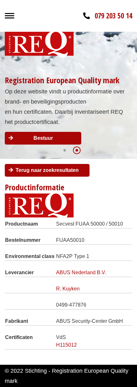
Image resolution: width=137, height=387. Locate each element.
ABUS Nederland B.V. (81, 272)
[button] (64, 150)
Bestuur (43, 138)
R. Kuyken (68, 288)
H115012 (66, 345)
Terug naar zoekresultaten (47, 170)
